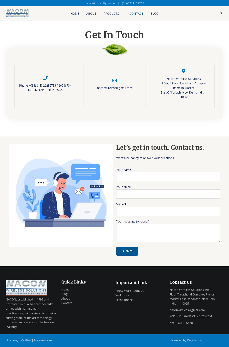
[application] (121, 14)
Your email (123, 187)
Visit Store (122, 295)
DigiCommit (195, 340)
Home (75, 14)
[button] (221, 13)
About (91, 14)
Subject (121, 204)
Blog (154, 14)
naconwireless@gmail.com (101, 3)
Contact (136, 14)
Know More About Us (129, 291)
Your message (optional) (132, 221)
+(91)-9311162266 (132, 3)
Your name (123, 170)
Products (111, 14)
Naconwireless (44, 340)
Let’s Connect (124, 300)
